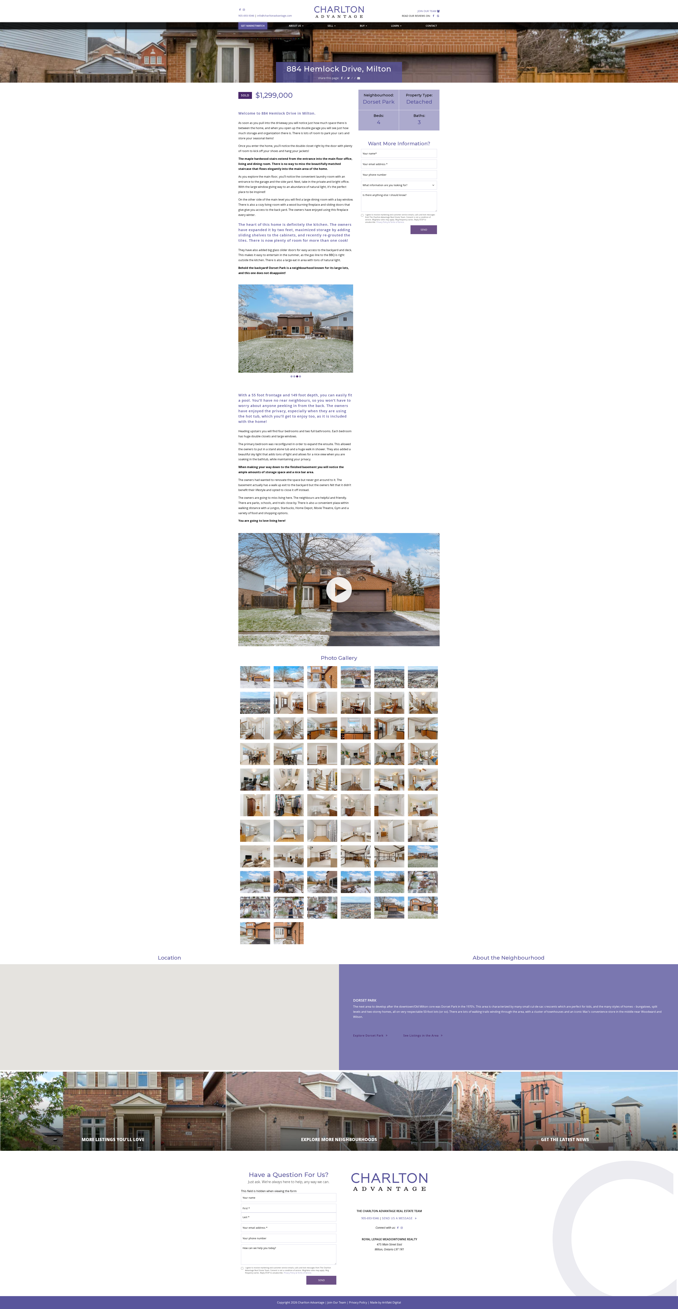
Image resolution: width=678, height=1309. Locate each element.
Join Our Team (427, 11)
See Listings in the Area (421, 1035)
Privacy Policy (358, 1302)
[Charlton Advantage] (339, 12)
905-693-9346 (246, 15)
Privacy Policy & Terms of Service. (390, 222)
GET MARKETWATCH (253, 25)
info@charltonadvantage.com (274, 15)
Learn (395, 25)
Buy (362, 25)
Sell (331, 25)
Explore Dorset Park (368, 1035)
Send (424, 229)
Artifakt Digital (391, 1302)
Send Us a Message (397, 1218)
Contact (431, 25)
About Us (295, 25)
